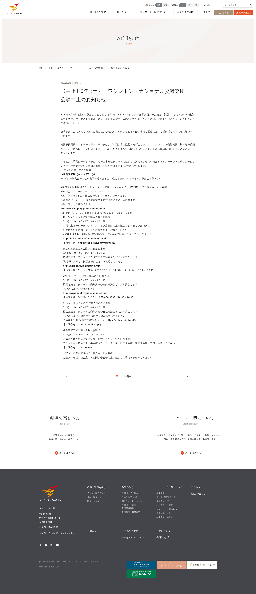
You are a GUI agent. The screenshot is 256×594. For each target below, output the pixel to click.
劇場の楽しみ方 (163, 513)
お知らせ (92, 530)
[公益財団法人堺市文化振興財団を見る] (141, 565)
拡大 (166, 5)
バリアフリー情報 (164, 505)
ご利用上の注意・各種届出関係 (130, 506)
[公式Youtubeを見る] (57, 545)
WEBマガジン (198, 493)
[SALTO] (141, 574)
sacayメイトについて (133, 537)
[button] (14, 9)
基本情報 (160, 493)
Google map (46, 521)
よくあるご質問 (185, 11)
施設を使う (123, 11)
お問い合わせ (245, 12)
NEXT (189, 376)
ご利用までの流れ (130, 493)
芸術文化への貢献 (164, 517)
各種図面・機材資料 (131, 512)
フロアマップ (162, 501)
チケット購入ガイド (96, 493)
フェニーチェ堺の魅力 (166, 509)
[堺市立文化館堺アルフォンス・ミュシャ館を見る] (172, 565)
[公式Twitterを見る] (40, 545)
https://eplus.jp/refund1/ (121, 320)
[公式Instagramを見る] (51, 545)
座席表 (226, 12)
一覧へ (128, 376)
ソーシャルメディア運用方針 (86, 561)
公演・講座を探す (96, 11)
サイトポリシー (64, 561)
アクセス (206, 11)
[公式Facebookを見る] (46, 545)
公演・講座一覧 (94, 497)
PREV (66, 376)
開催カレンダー (94, 501)
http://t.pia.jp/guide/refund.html (82, 265)
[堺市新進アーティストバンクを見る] (202, 565)
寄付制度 (161, 537)
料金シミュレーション (132, 501)
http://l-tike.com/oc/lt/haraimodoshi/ (85, 238)
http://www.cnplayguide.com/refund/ (83, 208)
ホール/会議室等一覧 (166, 497)
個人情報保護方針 (46, 561)
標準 (159, 5)
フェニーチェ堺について (153, 11)
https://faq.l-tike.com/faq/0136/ (96, 242)
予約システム (128, 497)
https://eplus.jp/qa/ (91, 324)
